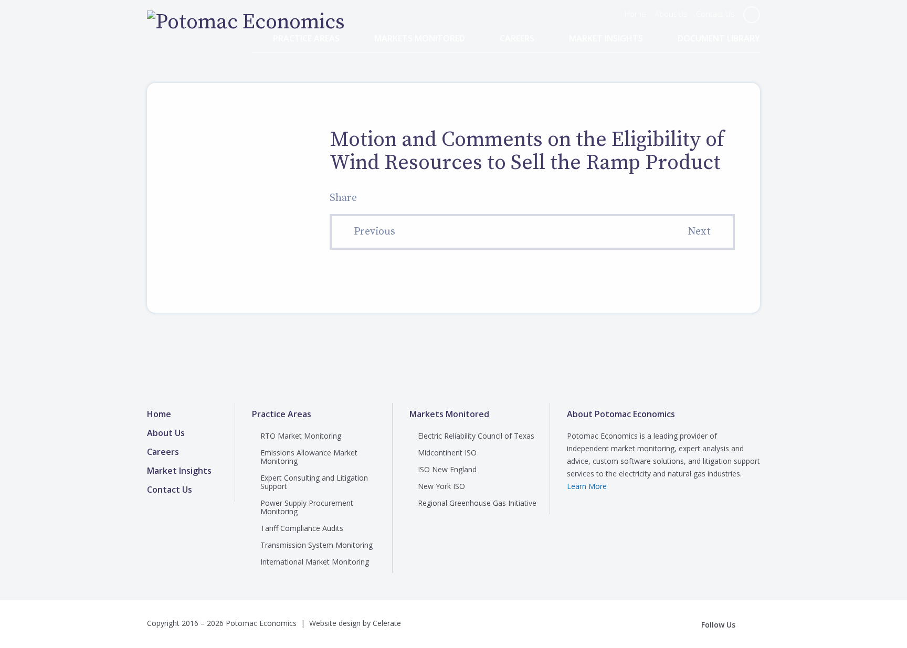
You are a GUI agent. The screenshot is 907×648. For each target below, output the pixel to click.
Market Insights (606, 38)
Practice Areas (306, 38)
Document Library (719, 38)
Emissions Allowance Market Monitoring (308, 457)
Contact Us (715, 13)
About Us (671, 13)
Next (699, 231)
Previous (374, 231)
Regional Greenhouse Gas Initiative (477, 503)
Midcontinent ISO (447, 453)
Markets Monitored (419, 38)
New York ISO (441, 486)
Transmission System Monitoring (316, 545)
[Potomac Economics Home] (246, 22)
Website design (335, 623)
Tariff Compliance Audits (301, 528)
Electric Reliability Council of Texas (476, 436)
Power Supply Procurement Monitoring (306, 507)
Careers (517, 38)
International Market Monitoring (314, 562)
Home (635, 13)
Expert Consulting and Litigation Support (314, 482)
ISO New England (447, 469)
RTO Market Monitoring (300, 436)
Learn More (587, 486)
